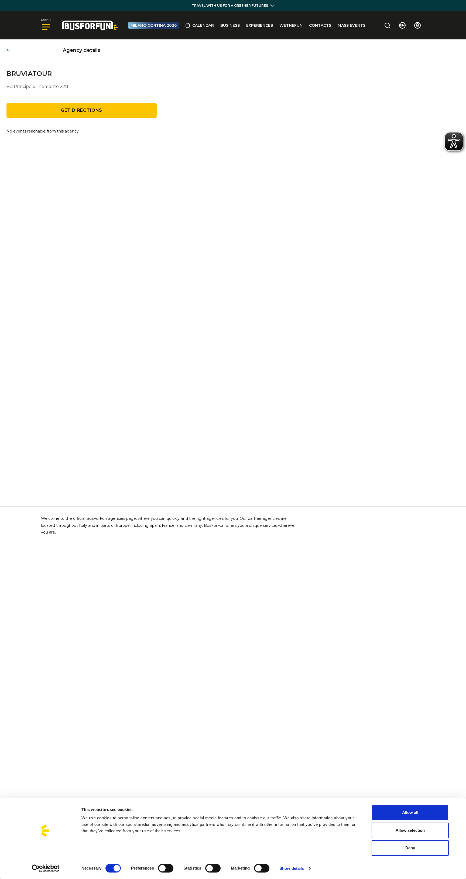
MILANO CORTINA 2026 (154, 25)
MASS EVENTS (351, 25)
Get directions (81, 110)
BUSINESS (230, 25)
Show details (291, 868)
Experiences (259, 25)
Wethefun (291, 25)
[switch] (165, 868)
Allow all (410, 812)
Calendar (203, 25)
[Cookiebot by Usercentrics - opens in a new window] (45, 868)
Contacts (320, 25)
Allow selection (410, 830)
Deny (410, 848)
